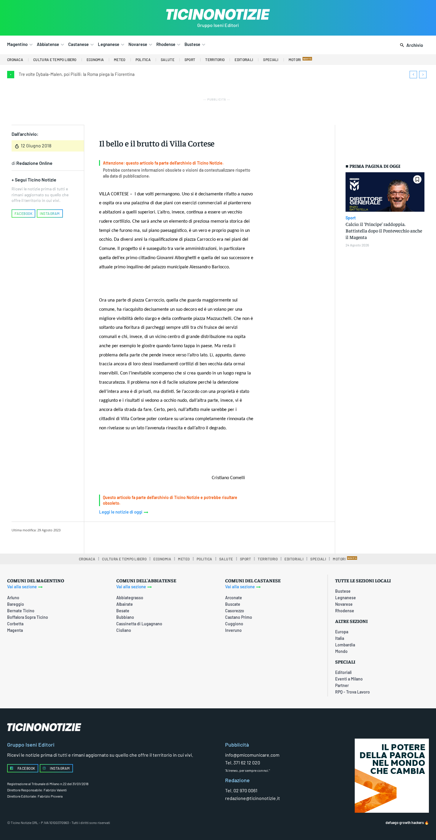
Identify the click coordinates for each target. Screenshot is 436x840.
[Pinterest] (174, 537)
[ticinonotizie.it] (218, 14)
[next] (423, 74)
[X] (160, 537)
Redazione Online (34, 163)
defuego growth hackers (405, 822)
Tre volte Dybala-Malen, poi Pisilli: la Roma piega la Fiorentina (77, 74)
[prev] (413, 74)
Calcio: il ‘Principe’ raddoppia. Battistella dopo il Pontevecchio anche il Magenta (384, 230)
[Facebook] (146, 537)
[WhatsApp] (187, 537)
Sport (351, 218)
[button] (410, 45)
